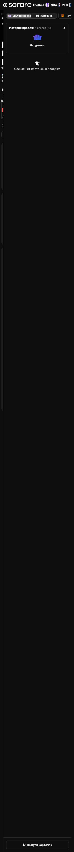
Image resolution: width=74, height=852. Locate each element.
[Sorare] (17, 5)
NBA (54, 5)
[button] (37, 845)
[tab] (44, 16)
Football (38, 5)
